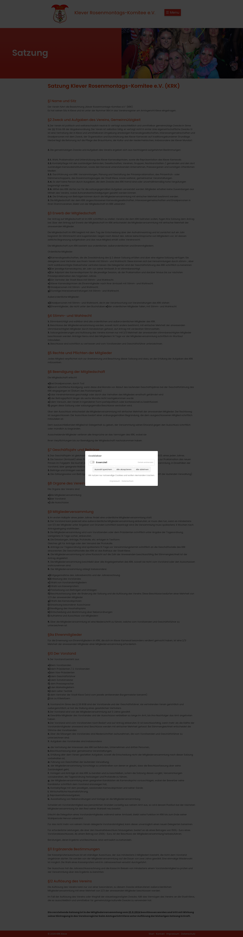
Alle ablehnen (142, 469)
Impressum (115, 481)
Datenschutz (127, 481)
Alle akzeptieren (123, 469)
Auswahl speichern (103, 469)
